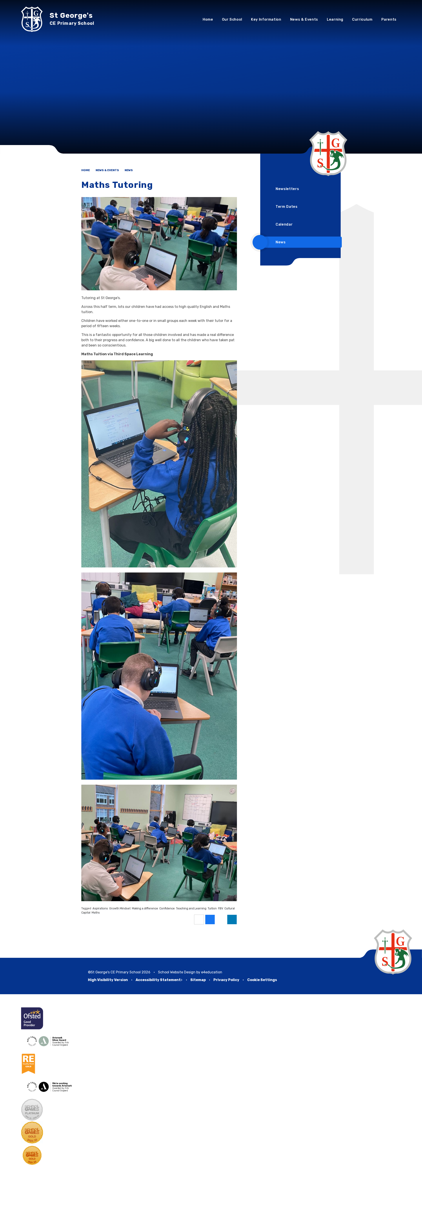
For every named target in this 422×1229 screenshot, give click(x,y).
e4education (211, 972)
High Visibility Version (108, 980)
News (129, 170)
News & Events (107, 170)
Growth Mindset (120, 908)
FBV (220, 908)
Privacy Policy (226, 980)
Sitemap (198, 980)
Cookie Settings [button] (262, 980)
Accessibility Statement (158, 980)
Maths (96, 912)
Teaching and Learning (191, 908)
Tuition (212, 908)
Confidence (167, 908)
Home (85, 170)
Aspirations (100, 908)
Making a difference (145, 908)
